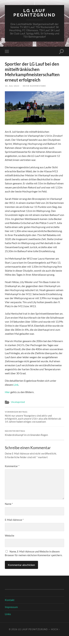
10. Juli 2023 (12, 86)
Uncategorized (18, 402)
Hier (7, 392)
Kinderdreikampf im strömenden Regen (26, 433)
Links (8, 614)
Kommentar (12, 466)
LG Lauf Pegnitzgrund (34, 12)
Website (9, 535)
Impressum (11, 606)
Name (9, 503)
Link (16, 384)
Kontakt (9, 599)
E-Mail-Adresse (14, 519)
